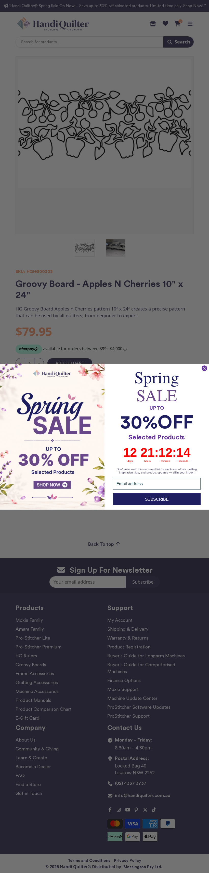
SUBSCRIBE (157, 499)
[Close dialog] (204, 368)
